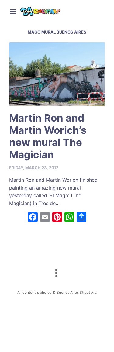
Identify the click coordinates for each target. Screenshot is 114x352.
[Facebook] (33, 217)
